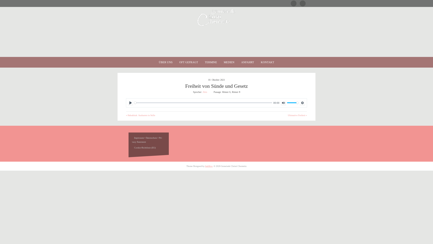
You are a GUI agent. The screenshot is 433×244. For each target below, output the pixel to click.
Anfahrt (247, 62)
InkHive (209, 166)
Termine (211, 62)
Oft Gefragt (188, 62)
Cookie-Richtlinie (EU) (145, 147)
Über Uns (166, 62)
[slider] (203, 102)
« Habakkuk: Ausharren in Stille (140, 115)
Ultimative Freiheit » (297, 115)
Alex (205, 92)
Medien (229, 62)
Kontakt (267, 62)
